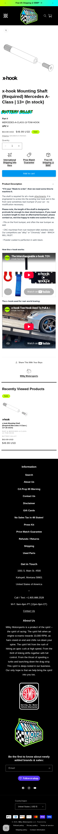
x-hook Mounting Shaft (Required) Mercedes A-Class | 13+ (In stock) (14, 425)
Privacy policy (32, 825)
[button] (6, 16)
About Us (29, 482)
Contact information (37, 830)
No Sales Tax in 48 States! (29, 517)
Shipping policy (21, 830)
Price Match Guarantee (29, 531)
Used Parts (29, 553)
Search (29, 475)
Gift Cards (29, 510)
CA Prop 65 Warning (29, 489)
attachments (40, 196)
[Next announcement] (53, 3)
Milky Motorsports (29, 376)
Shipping (5, 136)
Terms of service (46, 825)
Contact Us (29, 496)
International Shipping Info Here (9, 162)
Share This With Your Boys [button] (30, 362)
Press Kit (29, 524)
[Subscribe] (49, 768)
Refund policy (18, 825)
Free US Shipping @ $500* (48, 162)
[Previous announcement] (5, 3)
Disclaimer (29, 503)
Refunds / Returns (29, 539)
